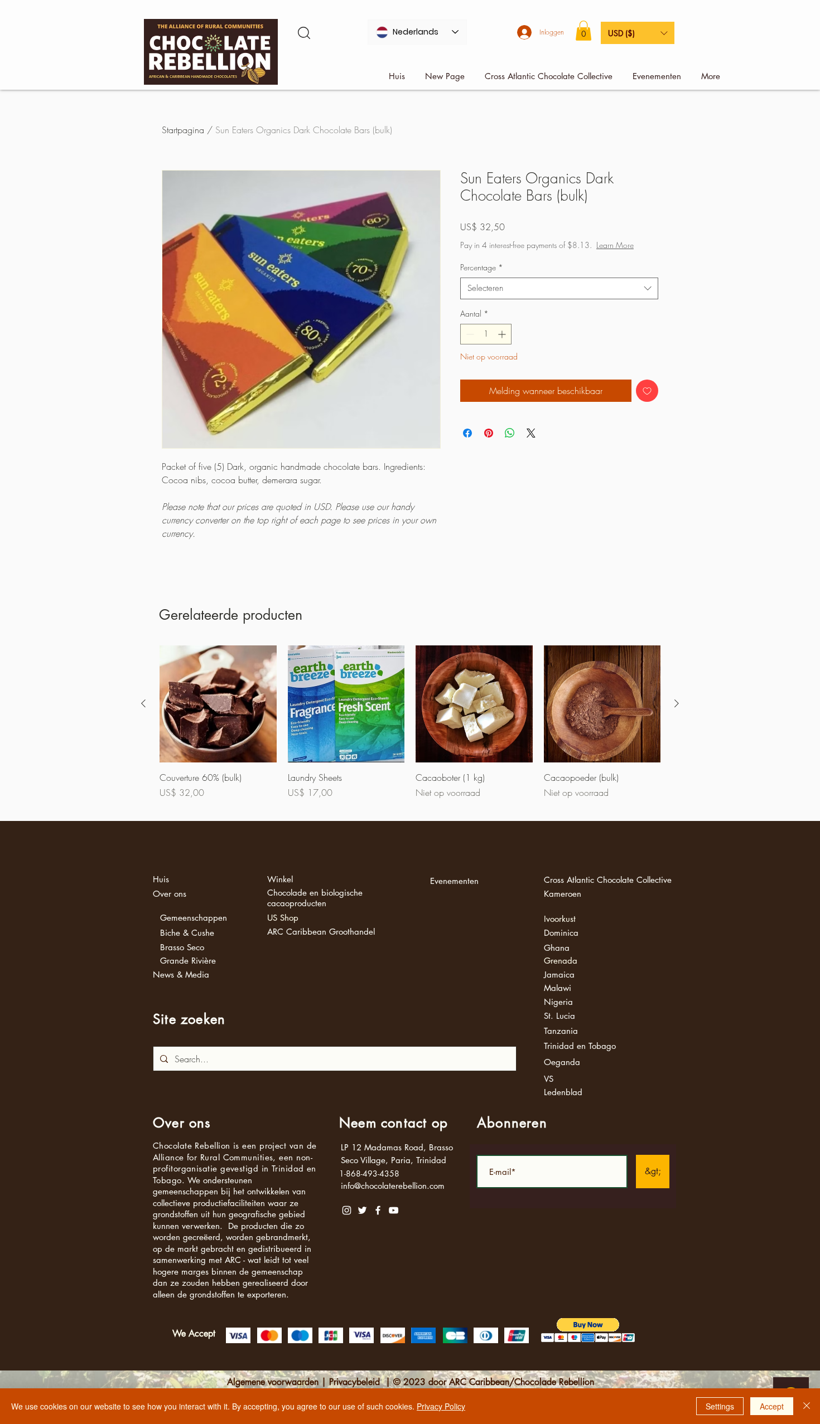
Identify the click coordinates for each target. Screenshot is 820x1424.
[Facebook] (378, 1210)
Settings (720, 1406)
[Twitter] (362, 1210)
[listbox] (637, 33)
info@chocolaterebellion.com (393, 1185)
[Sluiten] (806, 1406)
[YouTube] (393, 1210)
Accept (772, 1406)
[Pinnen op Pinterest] (488, 444)
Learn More (547, 256)
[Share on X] (531, 444)
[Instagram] (347, 1210)
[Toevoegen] (647, 402)
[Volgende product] (676, 703)
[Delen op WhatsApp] (510, 444)
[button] (583, 31)
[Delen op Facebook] (467, 444)
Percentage (481, 278)
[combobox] (559, 299)
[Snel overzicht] (218, 703)
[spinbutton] (486, 345)
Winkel (280, 879)
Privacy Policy (441, 1406)
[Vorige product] (143, 703)
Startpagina (183, 130)
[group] (410, 728)
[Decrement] (469, 345)
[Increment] (503, 345)
